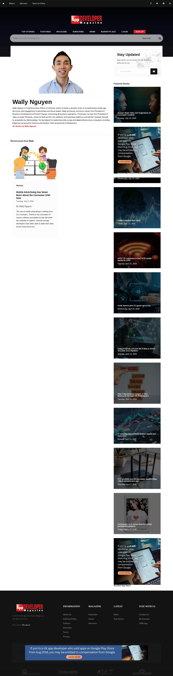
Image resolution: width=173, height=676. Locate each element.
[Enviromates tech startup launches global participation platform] (137, 513)
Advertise (67, 628)
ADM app (143, 623)
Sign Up (140, 32)
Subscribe (78, 32)
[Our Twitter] (157, 3)
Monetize (19, 185)
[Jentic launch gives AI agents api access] (137, 293)
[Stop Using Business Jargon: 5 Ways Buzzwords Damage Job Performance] (137, 383)
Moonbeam (26, 625)
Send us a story (38, 3)
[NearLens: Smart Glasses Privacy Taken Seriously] (137, 180)
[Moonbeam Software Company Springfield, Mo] (31, 672)
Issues (91, 619)
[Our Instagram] (163, 3)
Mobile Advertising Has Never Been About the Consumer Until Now (33, 195)
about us (67, 614)
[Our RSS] (170, 3)
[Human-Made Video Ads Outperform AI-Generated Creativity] (137, 105)
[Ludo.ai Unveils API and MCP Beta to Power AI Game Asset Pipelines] (137, 338)
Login (125, 32)
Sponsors (92, 623)
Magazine (61, 32)
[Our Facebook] (150, 3)
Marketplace (108, 32)
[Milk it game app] (105, 672)
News (92, 32)
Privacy (66, 637)
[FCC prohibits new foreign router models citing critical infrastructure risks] (137, 468)
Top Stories (28, 32)
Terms (66, 632)
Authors (66, 623)
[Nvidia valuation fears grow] (137, 207)
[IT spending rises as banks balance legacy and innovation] (137, 426)
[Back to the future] (3, 3)
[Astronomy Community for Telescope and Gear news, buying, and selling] (142, 672)
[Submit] (160, 38)
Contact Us (144, 614)
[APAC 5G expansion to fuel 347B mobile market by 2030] (137, 250)
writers (12, 3)
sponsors (23, 3)
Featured (45, 32)
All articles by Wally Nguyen (24, 126)
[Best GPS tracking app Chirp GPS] (68, 672)
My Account (144, 619)
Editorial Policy (69, 619)
